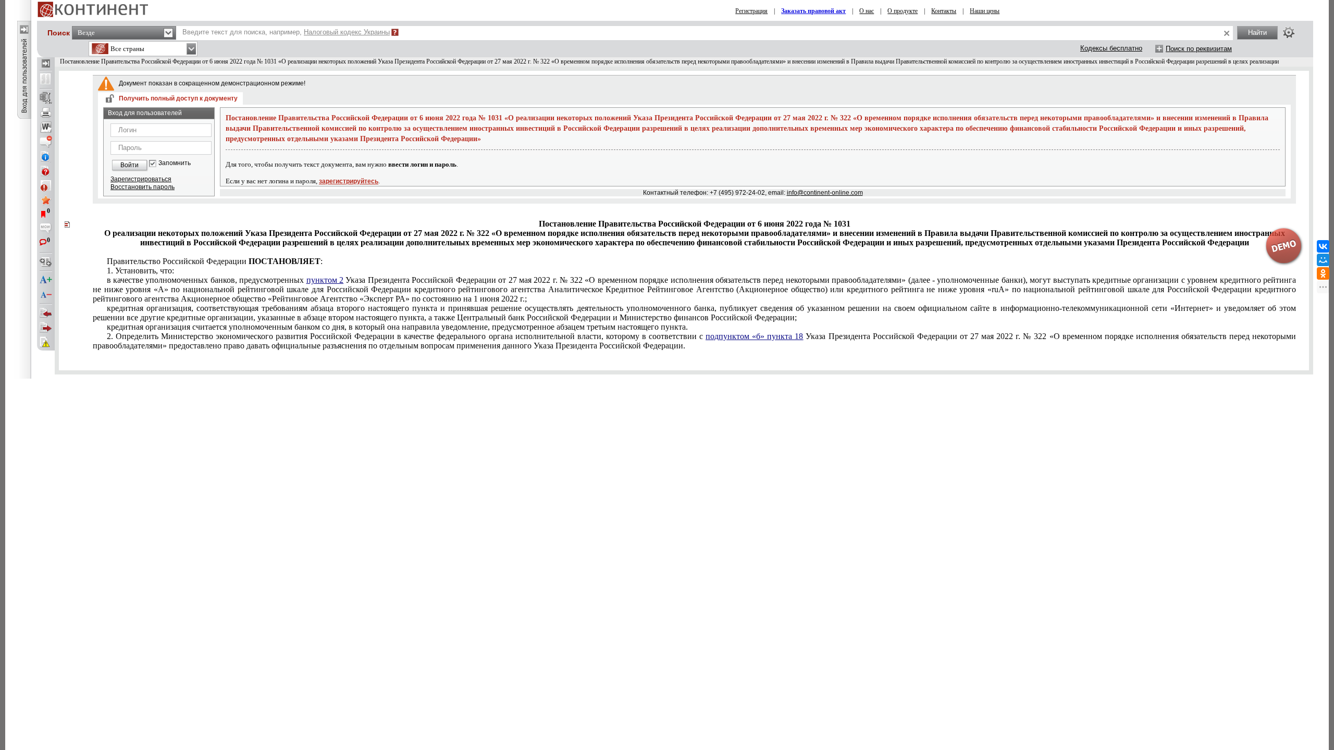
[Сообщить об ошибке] (46, 342)
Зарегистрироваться (140, 179)
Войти (129, 165)
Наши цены (984, 11)
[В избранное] (46, 200)
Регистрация (751, 11)
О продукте (902, 11)
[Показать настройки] (1288, 32)
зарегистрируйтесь (348, 181)
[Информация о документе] (46, 156)
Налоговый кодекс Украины (347, 32)
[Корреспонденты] (46, 313)
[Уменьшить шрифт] (46, 295)
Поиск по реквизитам (1199, 49)
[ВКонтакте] (1323, 246)
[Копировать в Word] (46, 127)
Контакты (943, 11)
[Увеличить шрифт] (46, 280)
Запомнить (174, 163)
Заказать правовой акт (813, 11)
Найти (1257, 32)
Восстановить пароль (142, 187)
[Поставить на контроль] (46, 185)
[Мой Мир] (1323, 260)
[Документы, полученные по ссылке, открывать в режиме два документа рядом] (46, 79)
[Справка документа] (46, 171)
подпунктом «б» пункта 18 (754, 336)
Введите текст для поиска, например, (286, 32)
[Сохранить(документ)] (46, 98)
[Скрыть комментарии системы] (46, 141)
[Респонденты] (46, 327)
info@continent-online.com (825, 192)
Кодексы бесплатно (1111, 48)
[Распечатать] (46, 112)
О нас (866, 11)
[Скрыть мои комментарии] (46, 229)
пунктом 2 (324, 280)
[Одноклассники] (1323, 273)
